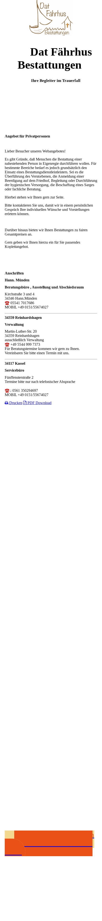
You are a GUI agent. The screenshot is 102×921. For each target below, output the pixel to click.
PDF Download (39, 403)
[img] (50, 18)
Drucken (15, 403)
